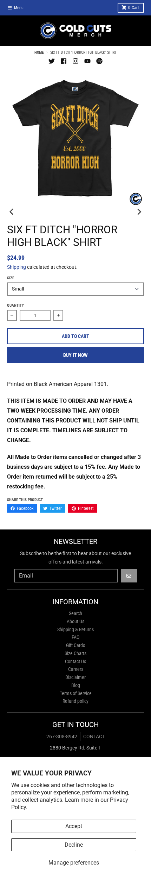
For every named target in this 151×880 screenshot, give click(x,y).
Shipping (16, 267)
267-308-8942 (61, 736)
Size (10, 278)
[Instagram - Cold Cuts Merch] (75, 61)
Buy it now (75, 355)
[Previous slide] (12, 211)
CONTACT (94, 736)
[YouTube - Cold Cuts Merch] (87, 61)
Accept (73, 826)
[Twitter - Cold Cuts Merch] (51, 61)
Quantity (15, 305)
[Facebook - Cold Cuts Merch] (63, 61)
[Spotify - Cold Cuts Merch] (99, 61)
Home (39, 52)
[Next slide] (139, 211)
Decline (74, 844)
